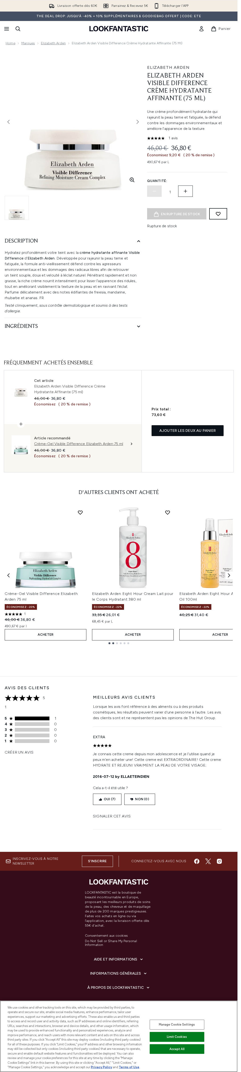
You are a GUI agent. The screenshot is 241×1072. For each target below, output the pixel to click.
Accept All (177, 1049)
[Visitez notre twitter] (208, 861)
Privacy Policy (101, 1067)
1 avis (173, 138)
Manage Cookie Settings (177, 1024)
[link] (201, 28)
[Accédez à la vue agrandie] (132, 180)
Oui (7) (109, 799)
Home (10, 43)
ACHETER (45, 635)
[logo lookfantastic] (118, 28)
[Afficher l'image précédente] (8, 122)
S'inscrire (97, 861)
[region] (118, 1036)
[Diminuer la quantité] (154, 191)
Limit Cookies (177, 1037)
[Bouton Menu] (6, 28)
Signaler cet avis (112, 816)
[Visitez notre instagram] (219, 861)
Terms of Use (129, 1067)
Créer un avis (19, 752)
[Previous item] (8, 575)
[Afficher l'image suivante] (137, 122)
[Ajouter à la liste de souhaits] (218, 213)
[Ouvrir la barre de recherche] (18, 28)
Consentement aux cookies (106, 936)
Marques (28, 43)
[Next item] (229, 575)
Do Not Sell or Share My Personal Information (111, 943)
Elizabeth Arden (53, 43)
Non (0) (142, 799)
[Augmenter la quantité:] (185, 191)
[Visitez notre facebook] (196, 861)
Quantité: (157, 181)
